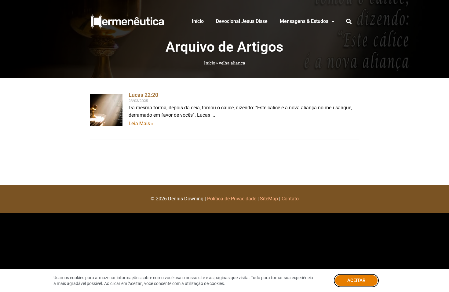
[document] (224, 146)
